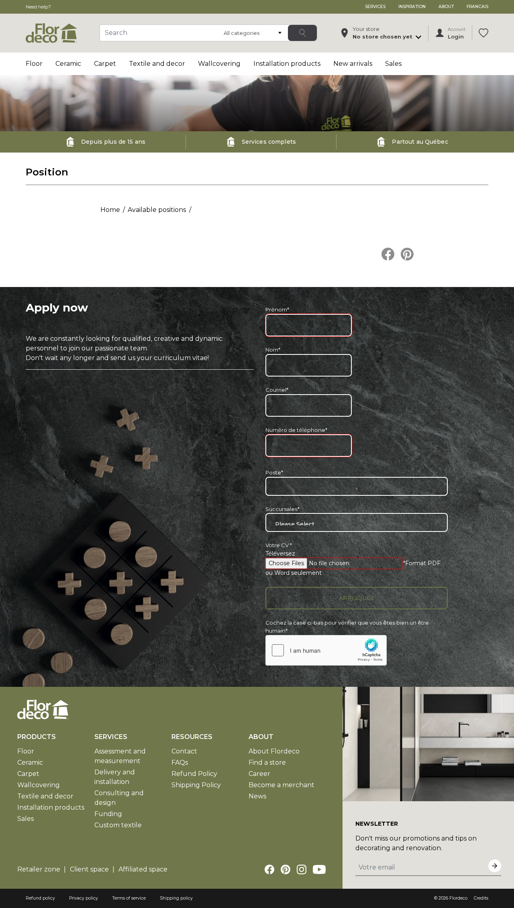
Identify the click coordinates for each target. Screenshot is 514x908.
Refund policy (40, 898)
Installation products (286, 63)
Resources (191, 737)
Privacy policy (83, 898)
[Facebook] (269, 869)
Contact (184, 751)
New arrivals (352, 63)
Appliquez (357, 598)
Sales (393, 63)
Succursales (282, 509)
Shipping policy (176, 898)
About (446, 6)
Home (110, 210)
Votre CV (278, 545)
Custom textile (118, 825)
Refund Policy (194, 774)
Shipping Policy (196, 785)
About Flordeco (274, 751)
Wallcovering (219, 63)
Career (259, 774)
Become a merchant (281, 785)
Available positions (157, 210)
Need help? (38, 7)
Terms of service (129, 898)
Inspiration (412, 6)
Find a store (267, 762)
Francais (477, 6)
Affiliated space (142, 869)
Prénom (277, 309)
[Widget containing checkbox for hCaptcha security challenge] (326, 650)
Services (375, 6)
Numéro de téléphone (296, 430)
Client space (89, 869)
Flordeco (458, 898)
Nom (272, 349)
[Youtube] (319, 869)
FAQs (179, 762)
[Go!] (302, 33)
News (257, 796)
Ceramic (68, 63)
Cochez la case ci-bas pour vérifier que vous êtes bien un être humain (347, 626)
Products (36, 737)
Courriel (276, 390)
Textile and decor (157, 63)
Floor (34, 63)
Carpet (105, 63)
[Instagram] (301, 869)
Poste (274, 472)
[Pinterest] (285, 869)
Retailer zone (38, 869)
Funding (108, 814)
